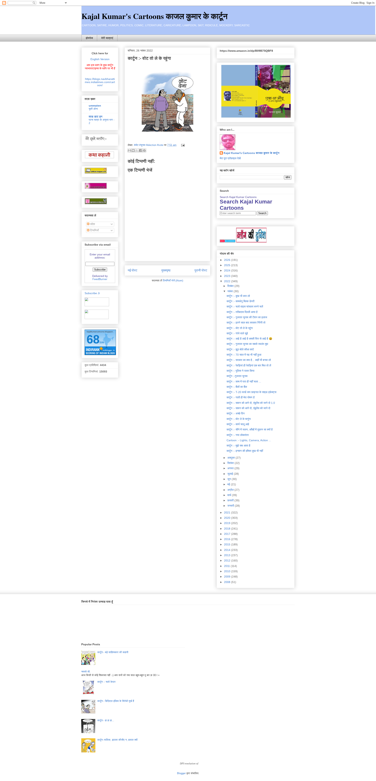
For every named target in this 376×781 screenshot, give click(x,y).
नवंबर (230, 291)
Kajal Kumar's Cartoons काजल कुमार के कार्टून (154, 16)
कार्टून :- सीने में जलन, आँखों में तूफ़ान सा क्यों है (250, 429)
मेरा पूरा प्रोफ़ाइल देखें (230, 158)
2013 (227, 555)
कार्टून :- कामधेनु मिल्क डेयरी (240, 301)
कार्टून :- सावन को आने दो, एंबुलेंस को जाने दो (248, 408)
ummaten (95, 105)
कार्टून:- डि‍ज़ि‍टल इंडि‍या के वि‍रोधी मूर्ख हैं (115, 701)
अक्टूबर (231, 457)
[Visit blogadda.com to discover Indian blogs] (227, 241)
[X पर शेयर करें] (137, 150)
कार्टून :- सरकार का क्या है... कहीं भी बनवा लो (249, 360)
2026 (227, 259)
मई (229, 484)
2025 (227, 265)
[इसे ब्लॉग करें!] (133, 150)
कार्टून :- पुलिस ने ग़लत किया (240, 370)
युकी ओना (93, 108)
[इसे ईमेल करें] (129, 150)
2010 (227, 571)
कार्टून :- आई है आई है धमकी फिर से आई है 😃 (249, 338)
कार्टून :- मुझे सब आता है (238, 445)
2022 (227, 281)
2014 (227, 549)
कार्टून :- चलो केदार (106, 681)
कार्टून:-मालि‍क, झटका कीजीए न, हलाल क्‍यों (117, 739)
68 (93, 339)
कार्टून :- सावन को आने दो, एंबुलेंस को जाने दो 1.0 (251, 402)
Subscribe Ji (92, 293)
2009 (227, 576)
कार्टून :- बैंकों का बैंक (237, 386)
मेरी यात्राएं (107, 38)
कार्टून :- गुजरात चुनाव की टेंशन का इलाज (247, 317)
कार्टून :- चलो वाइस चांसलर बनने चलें (245, 306)
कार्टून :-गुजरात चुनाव (237, 376)
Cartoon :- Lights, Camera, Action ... (249, 440)
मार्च (229, 495)
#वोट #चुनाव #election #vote (148, 145)
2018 (227, 528)
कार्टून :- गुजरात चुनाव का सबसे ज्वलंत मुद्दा (247, 343)
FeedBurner (99, 279)
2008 (227, 582)
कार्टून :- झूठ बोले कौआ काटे (240, 349)
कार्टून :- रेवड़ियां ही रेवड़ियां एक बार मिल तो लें (249, 365)
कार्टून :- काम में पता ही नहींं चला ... (244, 381)
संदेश (92, 224)
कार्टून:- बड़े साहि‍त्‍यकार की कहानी (112, 652)
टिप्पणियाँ (94, 230)
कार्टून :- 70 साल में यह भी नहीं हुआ (244, 354)
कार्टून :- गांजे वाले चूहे (237, 333)
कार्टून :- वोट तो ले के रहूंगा (240, 328)
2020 (227, 517)
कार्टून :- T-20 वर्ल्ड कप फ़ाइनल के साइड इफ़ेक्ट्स (251, 392)
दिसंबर (230, 285)
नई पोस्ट (132, 270)
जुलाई (230, 473)
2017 (227, 533)
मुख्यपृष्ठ (166, 270)
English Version (99, 59)
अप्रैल (230, 489)
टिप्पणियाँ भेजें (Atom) (173, 280)
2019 (227, 523)
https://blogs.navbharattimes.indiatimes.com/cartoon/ (100, 82)
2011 (227, 566)
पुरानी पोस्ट (200, 270)
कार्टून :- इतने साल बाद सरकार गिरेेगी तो (246, 322)
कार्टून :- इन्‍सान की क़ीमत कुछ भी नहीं (245, 450)
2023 (227, 276)
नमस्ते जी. (85, 671)
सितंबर (231, 463)
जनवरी (231, 505)
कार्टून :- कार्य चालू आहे (238, 424)
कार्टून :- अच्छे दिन (236, 413)
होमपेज (89, 38)
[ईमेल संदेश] (182, 145)
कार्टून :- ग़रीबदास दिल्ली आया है (242, 312)
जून (229, 479)
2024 (227, 270)
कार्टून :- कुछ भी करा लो (238, 295)
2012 (227, 560)
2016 (227, 539)
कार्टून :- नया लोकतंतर (238, 435)
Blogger (181, 773)
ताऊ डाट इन (95, 116)
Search (262, 213)
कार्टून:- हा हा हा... (105, 720)
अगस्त (230, 468)
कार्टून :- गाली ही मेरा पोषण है (241, 397)
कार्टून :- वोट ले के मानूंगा (239, 418)
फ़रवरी (230, 500)
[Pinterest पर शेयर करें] (144, 150)
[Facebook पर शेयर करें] (141, 150)
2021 (227, 512)
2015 (227, 544)
